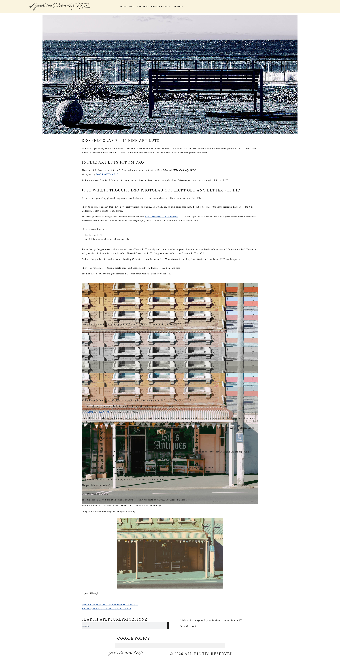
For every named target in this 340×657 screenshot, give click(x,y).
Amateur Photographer (161, 216)
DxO (99, 174)
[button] (170, 645)
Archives (177, 6)
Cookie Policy (133, 638)
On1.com (87, 412)
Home (123, 6)
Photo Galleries (139, 6)
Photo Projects (160, 6)
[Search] (168, 625)
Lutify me (104, 412)
